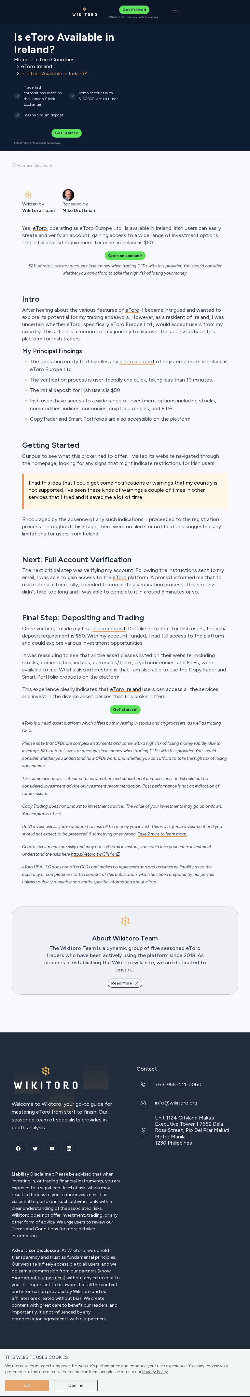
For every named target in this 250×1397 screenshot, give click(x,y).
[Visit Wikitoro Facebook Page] (18, 1148)
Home (21, 59)
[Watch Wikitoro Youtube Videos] (52, 1148)
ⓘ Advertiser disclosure (32, 165)
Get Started (134, 10)
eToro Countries (55, 59)
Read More (121, 983)
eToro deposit (109, 628)
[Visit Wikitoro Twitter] (35, 1148)
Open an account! (125, 255)
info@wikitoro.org (176, 1103)
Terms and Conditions (35, 1229)
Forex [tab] (32, 242)
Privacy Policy (155, 1371)
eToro (132, 310)
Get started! (125, 709)
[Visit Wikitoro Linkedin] (69, 1148)
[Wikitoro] (85, 12)
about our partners (44, 1278)
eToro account (137, 361)
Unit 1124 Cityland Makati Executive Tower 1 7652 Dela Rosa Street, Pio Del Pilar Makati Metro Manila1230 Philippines (192, 1130)
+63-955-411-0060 (178, 1084)
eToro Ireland (36, 66)
